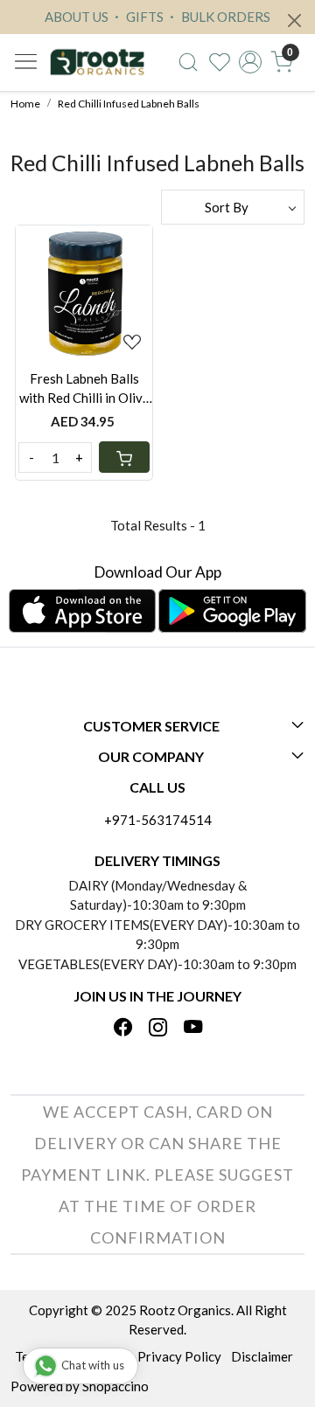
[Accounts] (250, 62)
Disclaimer (262, 1356)
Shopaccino (115, 1386)
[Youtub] (193, 1028)
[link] (188, 62)
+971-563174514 (158, 820)
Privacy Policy (179, 1356)
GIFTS (143, 16)
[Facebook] (123, 1028)
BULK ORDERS (224, 16)
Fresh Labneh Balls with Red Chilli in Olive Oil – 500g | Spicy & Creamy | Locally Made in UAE (84, 389)
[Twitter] (158, 1028)
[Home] (97, 62)
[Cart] (124, 457)
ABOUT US (76, 16)
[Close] (294, 20)
